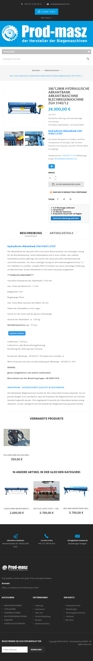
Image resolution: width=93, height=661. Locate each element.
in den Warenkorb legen (67, 184)
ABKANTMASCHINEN (13, 605)
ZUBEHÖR (8, 620)
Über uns (39, 612)
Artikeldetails (61, 233)
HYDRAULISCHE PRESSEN (14, 623)
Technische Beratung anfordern (66, 218)
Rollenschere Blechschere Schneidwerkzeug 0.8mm (17, 455)
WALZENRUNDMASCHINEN (15, 616)
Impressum (40, 609)
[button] (46, 12)
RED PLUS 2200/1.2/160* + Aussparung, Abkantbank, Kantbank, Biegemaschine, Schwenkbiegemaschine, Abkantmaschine (46, 509)
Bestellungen (71, 609)
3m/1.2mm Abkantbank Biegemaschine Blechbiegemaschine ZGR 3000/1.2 (76, 508)
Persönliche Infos (73, 605)
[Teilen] (57, 199)
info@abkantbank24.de (59, 4)
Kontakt (38, 620)
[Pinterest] (70, 199)
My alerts (70, 620)
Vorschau (16, 458)
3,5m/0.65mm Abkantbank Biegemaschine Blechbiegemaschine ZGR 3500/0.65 (17, 509)
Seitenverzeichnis (42, 623)
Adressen (70, 616)
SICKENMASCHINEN (12, 612)
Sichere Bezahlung (42, 616)
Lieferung (39, 605)
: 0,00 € (48, 11)
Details (25, 458)
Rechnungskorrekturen (75, 612)
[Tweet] (64, 199)
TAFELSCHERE (10, 609)
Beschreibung (31, 233)
